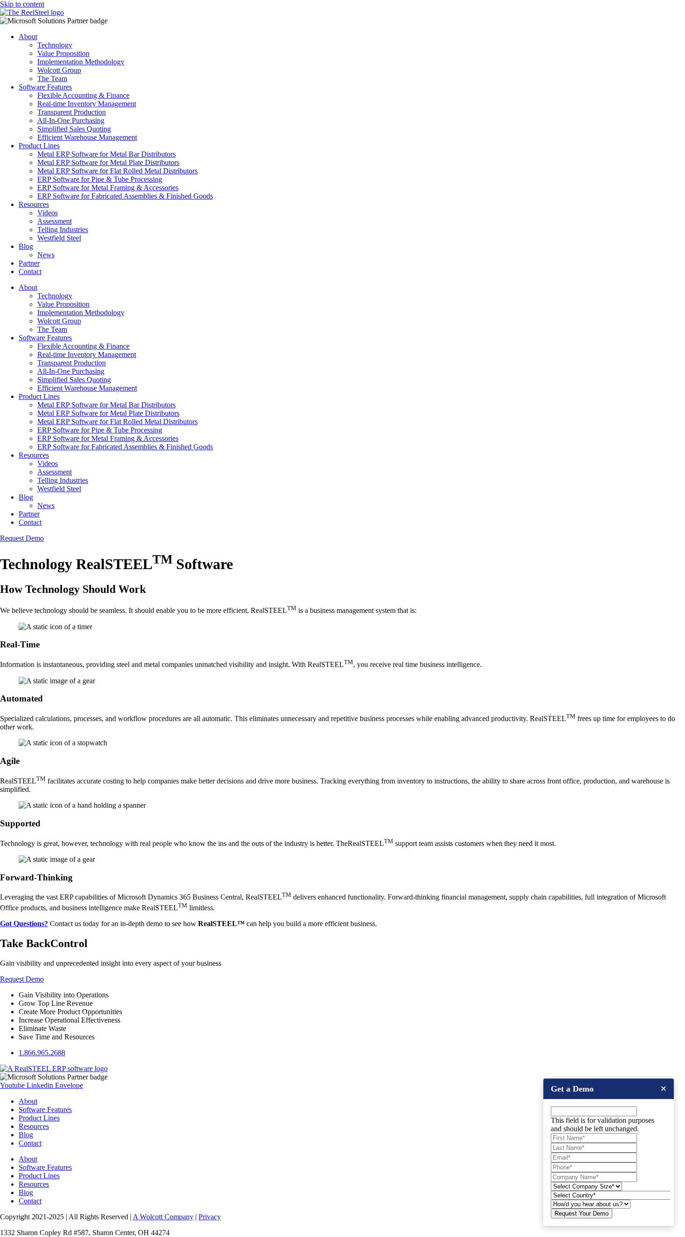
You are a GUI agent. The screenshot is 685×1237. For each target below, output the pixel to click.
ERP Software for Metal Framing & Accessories (107, 188)
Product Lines (39, 146)
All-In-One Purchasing (70, 120)
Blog (26, 246)
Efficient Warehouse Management (87, 137)
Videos (47, 213)
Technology (54, 45)
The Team (52, 78)
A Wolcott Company (163, 1217)
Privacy (210, 1217)
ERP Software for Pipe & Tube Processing (99, 179)
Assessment (54, 221)
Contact (30, 271)
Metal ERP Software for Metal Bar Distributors (106, 154)
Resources (34, 204)
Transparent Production (71, 112)
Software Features (45, 87)
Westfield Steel (59, 238)
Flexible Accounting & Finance (83, 95)
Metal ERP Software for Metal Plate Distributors (108, 162)
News (46, 255)
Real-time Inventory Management (86, 104)
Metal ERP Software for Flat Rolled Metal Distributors (117, 171)
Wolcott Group (59, 70)
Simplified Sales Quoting (74, 129)
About (28, 37)
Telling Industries (62, 230)
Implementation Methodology (80, 62)
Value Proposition (63, 53)
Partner (29, 263)
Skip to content (22, 4)
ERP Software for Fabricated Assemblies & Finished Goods (125, 196)
